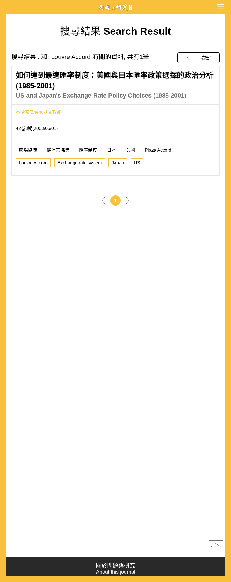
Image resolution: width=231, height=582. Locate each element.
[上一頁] (104, 200)
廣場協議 (28, 150)
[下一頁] (127, 200)
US (137, 162)
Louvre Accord (33, 162)
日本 (111, 150)
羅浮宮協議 (58, 150)
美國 (130, 150)
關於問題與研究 (115, 569)
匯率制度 (88, 150)
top (216, 547)
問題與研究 (115, 7)
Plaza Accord (158, 150)
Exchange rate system (79, 162)
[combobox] (198, 58)
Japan (118, 162)
